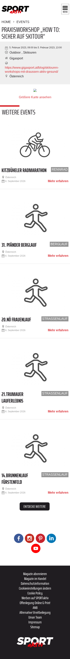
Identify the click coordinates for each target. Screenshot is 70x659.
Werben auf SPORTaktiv (35, 598)
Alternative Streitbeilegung (35, 612)
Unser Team (35, 617)
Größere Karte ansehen (35, 97)
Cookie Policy (35, 593)
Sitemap (35, 627)
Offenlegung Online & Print (35, 603)
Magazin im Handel (35, 578)
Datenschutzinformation (35, 583)
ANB (35, 607)
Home (6, 22)
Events (23, 22)
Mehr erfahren (58, 181)
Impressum (35, 622)
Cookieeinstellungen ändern (35, 588)
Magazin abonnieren (35, 574)
